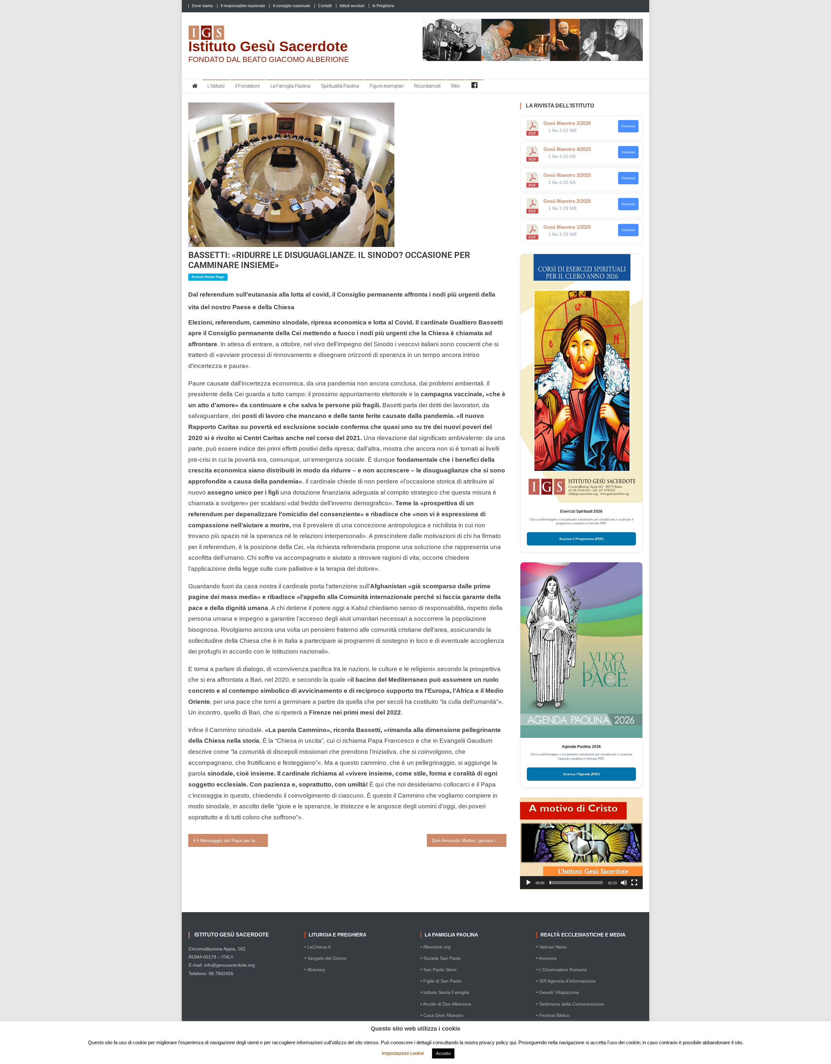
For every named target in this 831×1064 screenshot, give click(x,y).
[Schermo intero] (634, 882)
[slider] (576, 882)
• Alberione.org (435, 946)
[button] (581, 843)
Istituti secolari (352, 6)
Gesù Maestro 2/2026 (567, 123)
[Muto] (624, 882)
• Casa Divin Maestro (442, 1015)
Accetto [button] (443, 1053)
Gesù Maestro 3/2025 (567, 175)
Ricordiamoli (427, 86)
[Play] (528, 882)
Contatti (325, 6)
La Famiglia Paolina (290, 86)
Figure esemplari (386, 86)
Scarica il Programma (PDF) (581, 539)
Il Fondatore (247, 86)
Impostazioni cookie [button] (403, 1053)
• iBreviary (314, 969)
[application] (581, 843)
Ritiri (455, 86)
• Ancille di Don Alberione (445, 1004)
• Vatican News (551, 946)
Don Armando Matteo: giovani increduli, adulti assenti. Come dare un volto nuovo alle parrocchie (469, 840)
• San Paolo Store (438, 969)
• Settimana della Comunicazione (570, 1004)
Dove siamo (202, 6)
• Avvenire (546, 958)
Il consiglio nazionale (291, 6)
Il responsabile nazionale (243, 6)
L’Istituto (216, 86)
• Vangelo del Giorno (325, 958)
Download (628, 126)
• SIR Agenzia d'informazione (566, 981)
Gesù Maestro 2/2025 (567, 201)
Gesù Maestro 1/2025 (567, 227)
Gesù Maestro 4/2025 (567, 149)
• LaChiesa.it (317, 946)
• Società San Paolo (440, 958)
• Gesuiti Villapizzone (557, 992)
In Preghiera (383, 6)
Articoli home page (208, 277)
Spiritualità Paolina (340, 86)
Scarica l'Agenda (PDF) (581, 774)
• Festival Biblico (553, 1015)
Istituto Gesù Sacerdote (268, 46)
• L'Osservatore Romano (561, 969)
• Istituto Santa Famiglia (444, 992)
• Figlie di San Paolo (441, 981)
